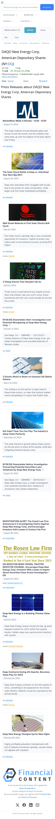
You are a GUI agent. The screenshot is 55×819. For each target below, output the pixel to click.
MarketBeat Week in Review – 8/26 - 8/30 (24, 120)
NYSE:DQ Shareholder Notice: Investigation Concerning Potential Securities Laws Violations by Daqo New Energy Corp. (25, 467)
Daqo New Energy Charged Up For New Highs (26, 734)
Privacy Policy (45, 794)
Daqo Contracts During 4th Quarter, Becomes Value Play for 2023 (26, 673)
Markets (30, 30)
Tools (16, 37)
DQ (10, 63)
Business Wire (10, 587)
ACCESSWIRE (10, 538)
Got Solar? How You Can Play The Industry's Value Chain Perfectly (25, 432)
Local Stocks (24, 21)
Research (43, 81)
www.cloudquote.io (27, 788)
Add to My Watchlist (9, 77)
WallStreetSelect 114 (12, 30)
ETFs (6, 37)
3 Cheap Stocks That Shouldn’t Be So (22, 281)
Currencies (23, 43)
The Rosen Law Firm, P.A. (14, 583)
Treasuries (45, 43)
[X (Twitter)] (17, 805)
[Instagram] (37, 805)
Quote (11, 81)
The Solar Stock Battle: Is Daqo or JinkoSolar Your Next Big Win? (26, 173)
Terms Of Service (29, 797)
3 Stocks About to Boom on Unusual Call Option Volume (27, 378)
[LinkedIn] (31, 805)
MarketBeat (9, 146)
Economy (11, 256)
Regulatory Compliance (15, 646)
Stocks (42, 30)
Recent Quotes (9, 15)
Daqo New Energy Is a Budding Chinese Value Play (26, 615)
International (34, 43)
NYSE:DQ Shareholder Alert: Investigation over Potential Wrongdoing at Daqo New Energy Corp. (27, 322)
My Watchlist (28, 15)
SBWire (8, 351)
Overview (7, 43)
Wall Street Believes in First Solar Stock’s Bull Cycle (26, 224)
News (15, 43)
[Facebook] (24, 805)
